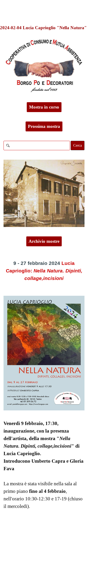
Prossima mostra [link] (44, 126)
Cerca (77, 145)
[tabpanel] (44, 271)
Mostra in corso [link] (44, 107)
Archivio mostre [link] (44, 241)
